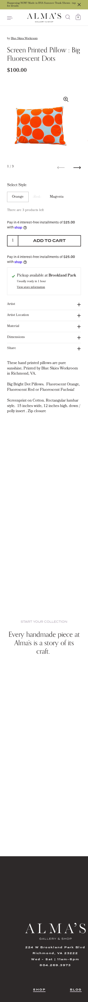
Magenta (57, 197)
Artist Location (18, 315)
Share (11, 348)
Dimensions (16, 337)
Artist (11, 304)
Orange (18, 197)
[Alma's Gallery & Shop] (44, 17)
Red (37, 197)
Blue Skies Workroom (24, 38)
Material (13, 326)
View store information (31, 287)
